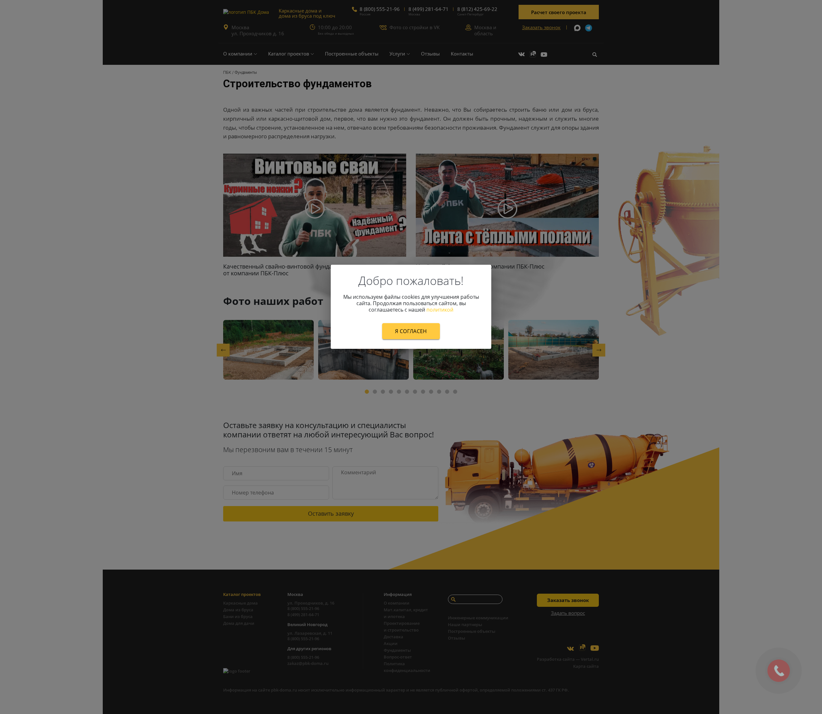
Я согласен (411, 331)
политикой (439, 309)
